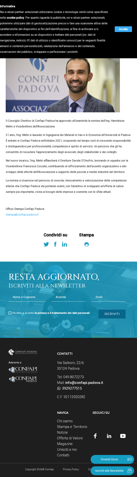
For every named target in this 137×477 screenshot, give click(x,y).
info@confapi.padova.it (84, 382)
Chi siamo (65, 421)
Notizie (62, 432)
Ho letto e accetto (51, 313)
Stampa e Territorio (72, 427)
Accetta (123, 29)
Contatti (63, 455)
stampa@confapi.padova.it (22, 214)
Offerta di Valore (70, 438)
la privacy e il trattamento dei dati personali (62, 313)
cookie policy (15, 17)
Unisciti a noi (67, 449)
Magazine (65, 444)
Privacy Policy (71, 469)
